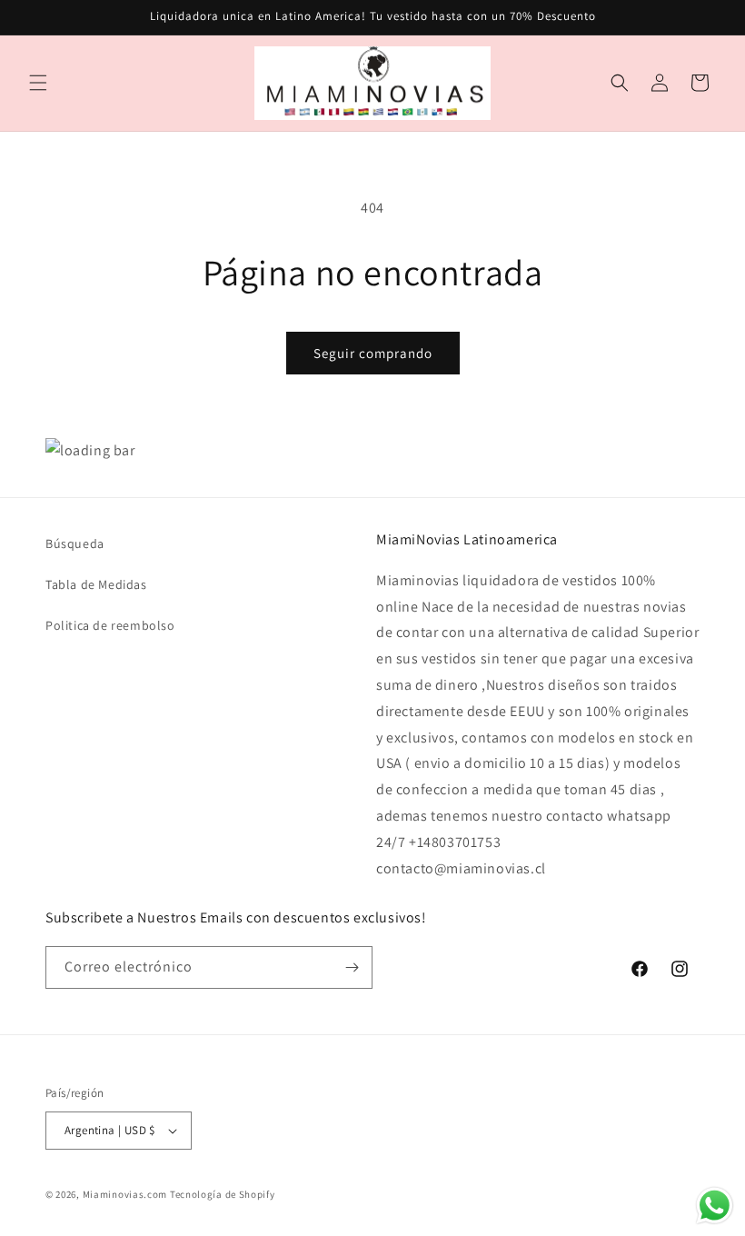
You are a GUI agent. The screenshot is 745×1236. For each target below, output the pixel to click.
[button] (38, 83)
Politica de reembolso (110, 625)
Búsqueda (74, 543)
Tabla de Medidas (96, 584)
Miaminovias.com (125, 1194)
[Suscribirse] (352, 967)
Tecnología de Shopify (222, 1194)
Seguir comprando (372, 353)
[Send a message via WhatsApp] (714, 1205)
